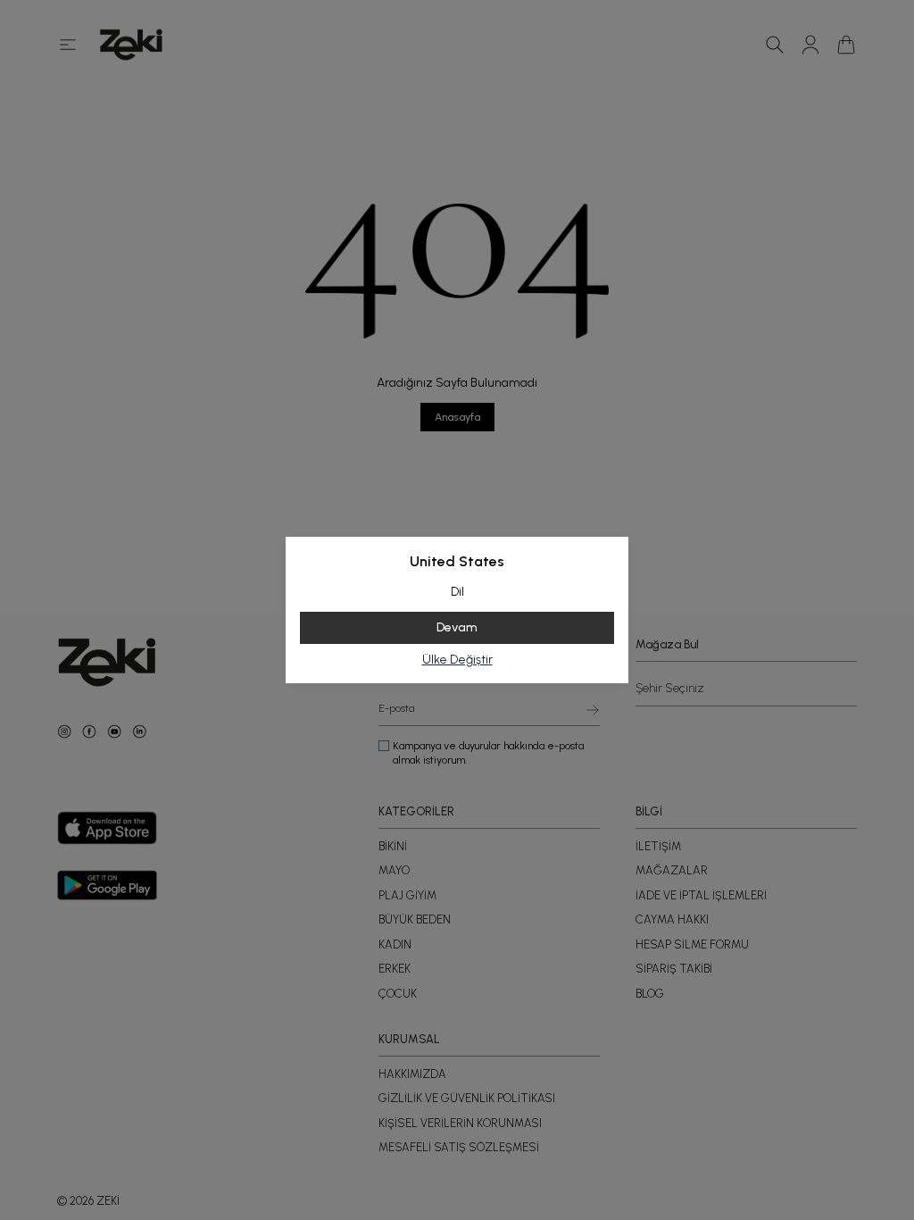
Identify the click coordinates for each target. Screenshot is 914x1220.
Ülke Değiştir (457, 659)
